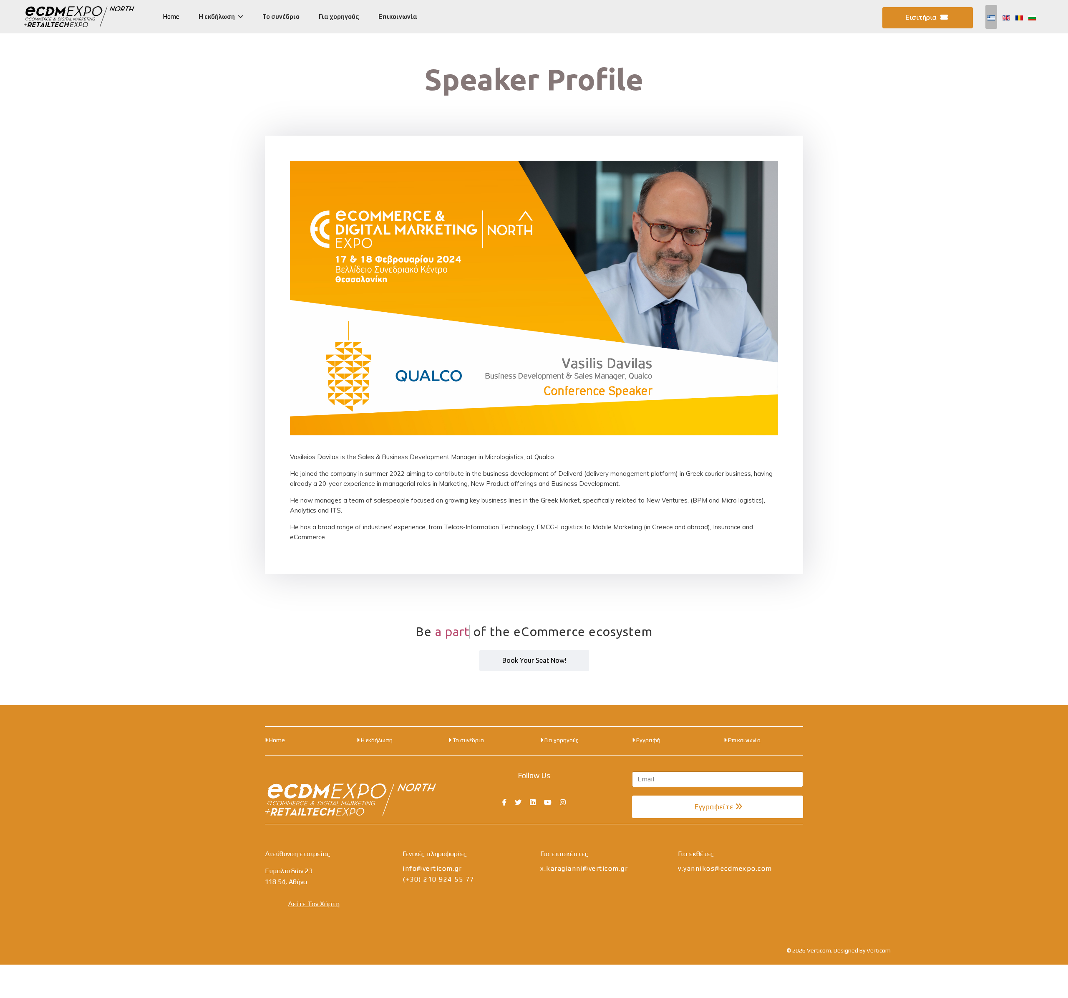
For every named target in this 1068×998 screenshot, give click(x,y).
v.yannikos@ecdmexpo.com (725, 868)
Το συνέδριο (281, 16)
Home (171, 16)
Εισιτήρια (921, 17)
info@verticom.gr (432, 868)
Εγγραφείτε (714, 806)
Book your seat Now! (534, 660)
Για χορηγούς (339, 16)
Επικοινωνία (397, 16)
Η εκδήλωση (217, 16)
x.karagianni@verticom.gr (584, 868)
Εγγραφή (647, 740)
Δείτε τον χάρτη (314, 904)
